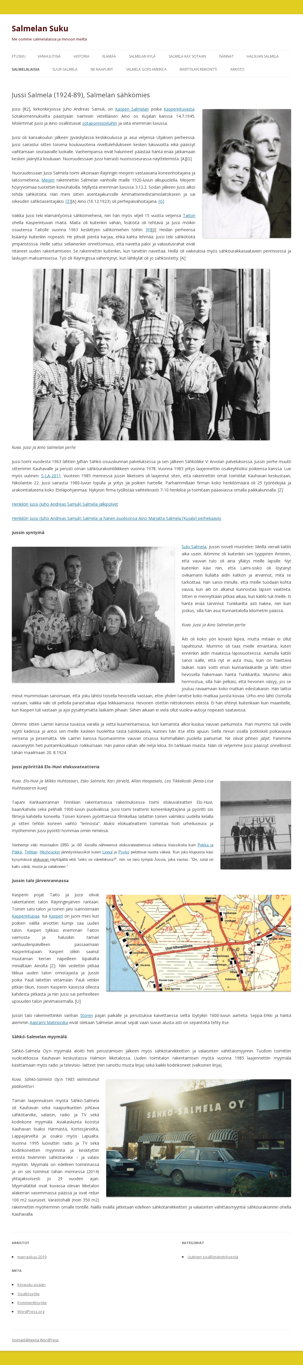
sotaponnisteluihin (99, 123)
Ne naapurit (102, 69)
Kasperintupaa (25, 916)
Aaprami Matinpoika (49, 1022)
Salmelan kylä (142, 56)
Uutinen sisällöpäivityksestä (213, 1256)
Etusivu (19, 56)
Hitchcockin (50, 852)
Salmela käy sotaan (187, 56)
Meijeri (47, 180)
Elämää (109, 56)
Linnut (107, 852)
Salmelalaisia (25, 69)
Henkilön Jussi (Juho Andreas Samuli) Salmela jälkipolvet (65, 504)
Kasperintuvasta (179, 109)
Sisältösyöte (28, 1293)
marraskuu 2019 (31, 1256)
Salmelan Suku (40, 28)
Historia (81, 56)
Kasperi (56, 916)
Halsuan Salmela (263, 56)
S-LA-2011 (51, 475)
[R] (148, 229)
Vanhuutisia (49, 56)
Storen (86, 1015)
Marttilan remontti (198, 69)
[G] (161, 201)
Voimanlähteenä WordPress (35, 1340)
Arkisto (237, 69)
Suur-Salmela (65, 69)
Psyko (123, 852)
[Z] (68, 201)
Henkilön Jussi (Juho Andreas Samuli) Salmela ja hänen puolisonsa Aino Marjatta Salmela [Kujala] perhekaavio (116, 518)
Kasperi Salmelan (132, 109)
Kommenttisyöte (32, 1302)
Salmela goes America (146, 69)
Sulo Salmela (194, 546)
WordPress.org (30, 1311)
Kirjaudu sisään (31, 1284)
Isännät (226, 56)
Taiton (189, 215)
